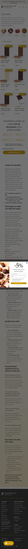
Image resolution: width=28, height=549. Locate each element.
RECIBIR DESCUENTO (19, 283)
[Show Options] (25, 276)
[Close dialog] (27, 263)
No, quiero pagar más (18, 285)
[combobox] (18, 276)
